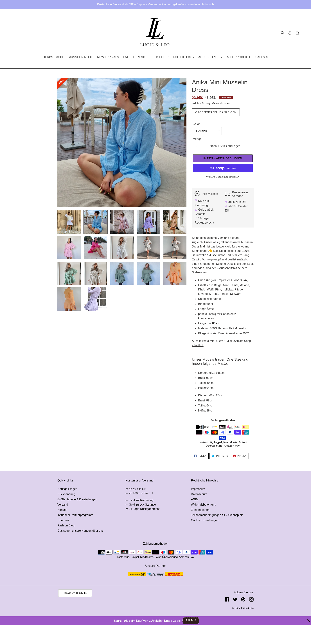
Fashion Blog (66, 525)
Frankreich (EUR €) (74, 593)
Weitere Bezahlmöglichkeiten (222, 176)
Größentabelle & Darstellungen (77, 499)
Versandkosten (220, 103)
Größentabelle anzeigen (215, 112)
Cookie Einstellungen (204, 520)
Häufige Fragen (67, 488)
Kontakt (62, 509)
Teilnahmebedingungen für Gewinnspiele (217, 515)
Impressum (198, 488)
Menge (197, 138)
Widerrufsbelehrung (203, 504)
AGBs (195, 499)
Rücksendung (66, 494)
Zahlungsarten (200, 509)
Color (196, 124)
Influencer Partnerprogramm (75, 515)
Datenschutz (199, 494)
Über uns (63, 520)
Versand (62, 504)
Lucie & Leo (247, 608)
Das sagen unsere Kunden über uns (80, 530)
